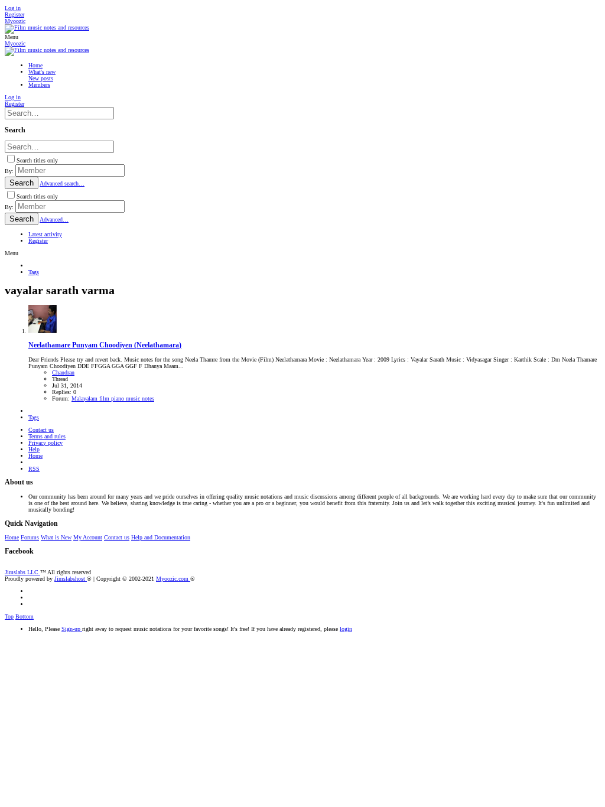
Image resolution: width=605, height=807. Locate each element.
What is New (56, 537)
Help (34, 449)
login (346, 629)
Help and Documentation (160, 537)
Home (35, 456)
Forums (30, 537)
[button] (11, 37)
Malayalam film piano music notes (112, 398)
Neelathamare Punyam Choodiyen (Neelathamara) (104, 345)
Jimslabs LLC (22, 572)
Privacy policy (45, 443)
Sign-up (71, 629)
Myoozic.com (173, 578)
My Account (87, 537)
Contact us (41, 430)
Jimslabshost (70, 578)
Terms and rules (47, 436)
